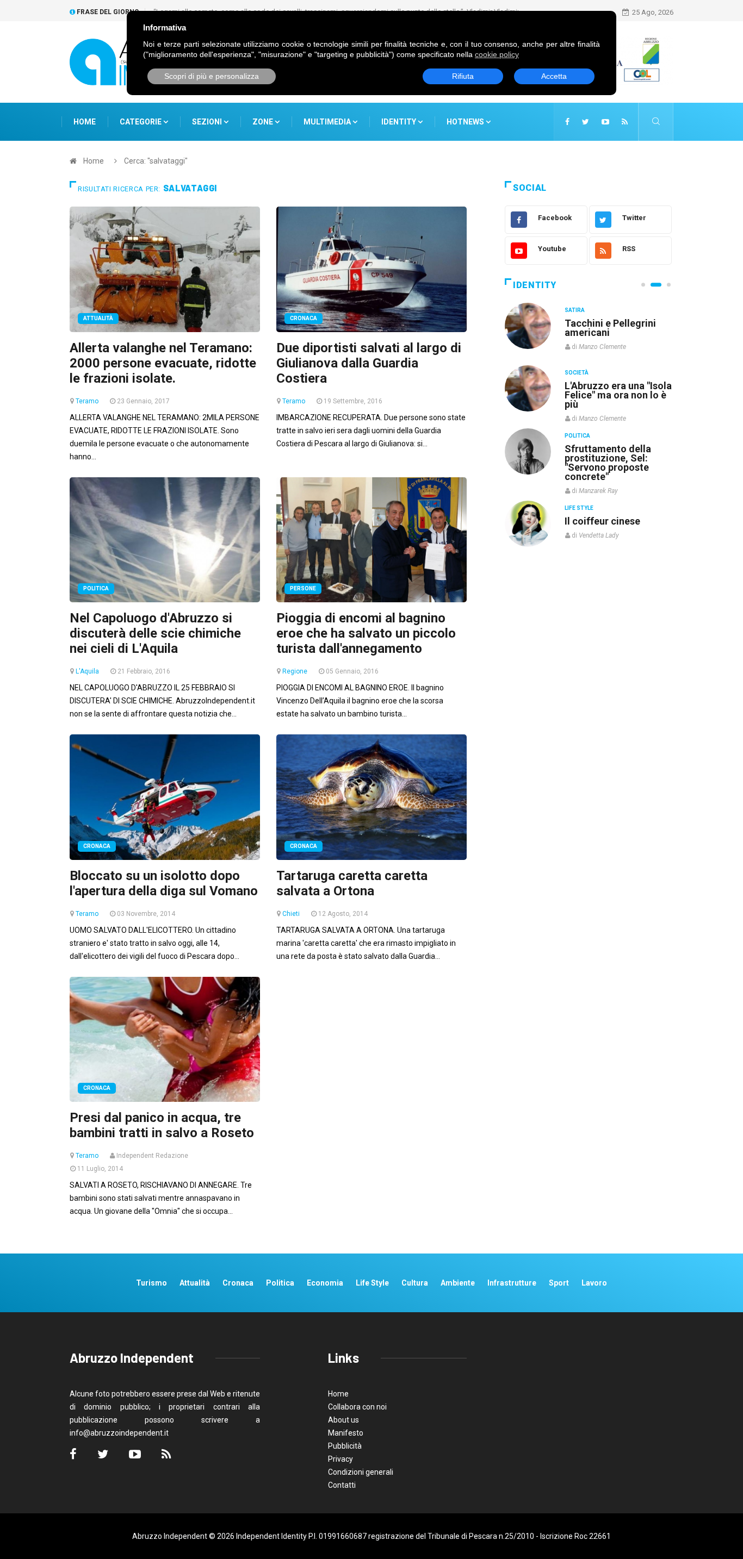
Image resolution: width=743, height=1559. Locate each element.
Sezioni (208, 121)
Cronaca (303, 318)
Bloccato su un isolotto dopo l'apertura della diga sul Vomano (164, 883)
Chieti (291, 914)
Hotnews (465, 121)
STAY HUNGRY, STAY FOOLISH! (612, 327)
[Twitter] (586, 121)
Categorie (141, 121)
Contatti (342, 1485)
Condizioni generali (360, 1472)
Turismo (151, 1283)
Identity (398, 121)
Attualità (98, 318)
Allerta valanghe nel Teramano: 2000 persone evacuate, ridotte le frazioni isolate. (163, 363)
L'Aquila (87, 671)
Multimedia (328, 121)
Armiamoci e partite (610, 448)
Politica (96, 588)
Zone (263, 121)
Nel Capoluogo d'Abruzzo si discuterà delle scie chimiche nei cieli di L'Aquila (155, 633)
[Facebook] (567, 121)
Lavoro (594, 1283)
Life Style (579, 373)
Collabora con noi (357, 1406)
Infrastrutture (511, 1283)
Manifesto (345, 1433)
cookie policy (497, 54)
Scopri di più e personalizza (211, 76)
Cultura (577, 310)
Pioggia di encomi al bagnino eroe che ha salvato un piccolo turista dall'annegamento (366, 633)
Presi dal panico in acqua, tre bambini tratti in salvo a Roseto (162, 1125)
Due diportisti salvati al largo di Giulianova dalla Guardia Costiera (368, 363)
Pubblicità (345, 1446)
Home (84, 121)
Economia (325, 1283)
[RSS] (624, 121)
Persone (303, 588)
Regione (294, 671)
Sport (559, 1283)
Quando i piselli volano (615, 385)
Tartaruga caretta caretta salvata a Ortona (352, 883)
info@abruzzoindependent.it (119, 1433)
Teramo (87, 401)
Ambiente (458, 1283)
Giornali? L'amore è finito (608, 515)
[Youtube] (605, 121)
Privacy (340, 1459)
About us (343, 1419)
